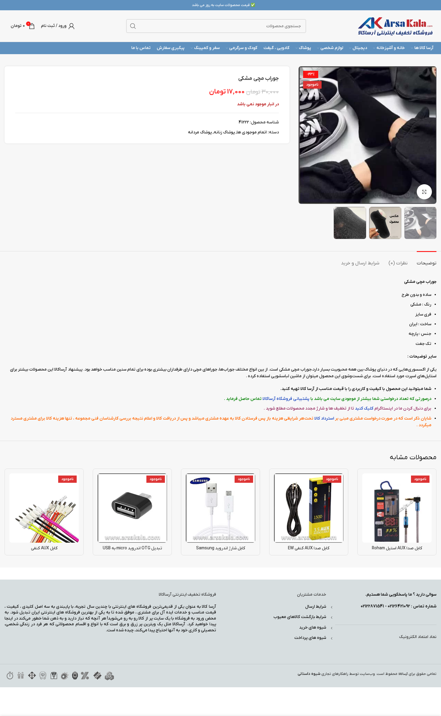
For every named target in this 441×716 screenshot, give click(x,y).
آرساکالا (403, 674)
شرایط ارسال (315, 607)
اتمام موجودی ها (252, 132)
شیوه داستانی (309, 673)
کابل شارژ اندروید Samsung (220, 548)
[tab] (426, 260)
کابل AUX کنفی (44, 548)
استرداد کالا (324, 418)
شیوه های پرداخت (310, 638)
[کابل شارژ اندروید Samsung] (220, 508)
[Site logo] (395, 26)
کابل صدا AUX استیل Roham (397, 548)
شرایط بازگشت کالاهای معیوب (299, 617)
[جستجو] (133, 26)
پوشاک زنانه (224, 132)
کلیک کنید (364, 408)
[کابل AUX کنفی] (44, 508)
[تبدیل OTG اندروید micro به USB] (132, 508)
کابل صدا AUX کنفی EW (308, 548)
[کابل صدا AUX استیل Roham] (397, 508)
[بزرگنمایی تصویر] (424, 191)
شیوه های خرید (312, 627)
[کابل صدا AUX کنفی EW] (308, 508)
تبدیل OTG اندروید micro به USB (132, 548)
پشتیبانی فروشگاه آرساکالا (285, 399)
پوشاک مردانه (200, 132)
